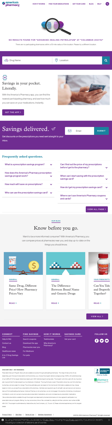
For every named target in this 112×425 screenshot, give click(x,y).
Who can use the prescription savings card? (26, 193)
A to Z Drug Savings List (10, 356)
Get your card (70, 339)
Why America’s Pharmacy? (50, 344)
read (12, 303)
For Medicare (28, 351)
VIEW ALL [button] (96, 316)
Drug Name (15, 60)
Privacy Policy (48, 420)
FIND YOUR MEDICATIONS (59, 4)
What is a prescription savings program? (24, 164)
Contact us (6, 343)
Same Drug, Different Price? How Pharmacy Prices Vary (23, 289)
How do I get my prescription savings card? (81, 187)
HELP (99, 4)
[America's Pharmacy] (11, 4)
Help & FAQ (6, 339)
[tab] (28, 164)
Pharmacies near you (31, 347)
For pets (26, 355)
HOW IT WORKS (39, 4)
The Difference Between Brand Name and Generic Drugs (65, 289)
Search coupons (29, 339)
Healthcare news (9, 351)
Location (64, 60)
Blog (91, 4)
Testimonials (49, 339)
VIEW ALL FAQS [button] (95, 209)
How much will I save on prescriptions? (24, 184)
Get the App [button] (12, 112)
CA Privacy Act (72, 420)
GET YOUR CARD (79, 4)
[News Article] (23, 265)
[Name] (97, 341)
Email (78, 130)
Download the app (30, 343)
